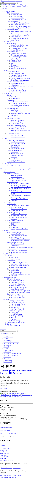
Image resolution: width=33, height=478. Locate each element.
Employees (7, 345)
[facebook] (26, 395)
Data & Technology (17, 153)
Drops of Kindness (16, 16)
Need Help (3, 458)
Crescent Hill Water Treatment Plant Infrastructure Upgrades (20, 79)
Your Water (7, 42)
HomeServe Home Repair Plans (21, 35)
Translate (25, 6)
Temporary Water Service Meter (21, 26)
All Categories (8, 337)
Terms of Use (16, 475)
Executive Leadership (17, 142)
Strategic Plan (15, 147)
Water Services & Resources (16, 125)
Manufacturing (15, 160)
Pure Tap (6, 358)
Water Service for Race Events (20, 132)
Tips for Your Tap (12, 52)
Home (2, 334)
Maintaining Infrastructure (15, 82)
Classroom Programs (17, 122)
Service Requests (12, 21)
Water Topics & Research (15, 60)
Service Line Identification (19, 90)
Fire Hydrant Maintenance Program (22, 87)
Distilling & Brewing (17, 155)
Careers (9, 95)
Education (14, 157)
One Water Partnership (18, 148)
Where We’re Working (14, 72)
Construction (8, 340)
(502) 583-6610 (5, 430)
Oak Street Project (16, 77)
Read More (3, 388)
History (6, 348)
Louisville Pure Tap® (17, 47)
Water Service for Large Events (20, 130)
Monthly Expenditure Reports (20, 105)
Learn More (3, 445)
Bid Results (14, 115)
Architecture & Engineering (19, 103)
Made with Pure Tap (17, 135)
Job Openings (15, 98)
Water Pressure (15, 40)
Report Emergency (18, 169)
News (7, 334)
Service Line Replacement (19, 92)
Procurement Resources (18, 107)
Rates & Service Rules (17, 18)
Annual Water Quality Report (20, 45)
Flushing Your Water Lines (19, 55)
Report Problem (17, 4)
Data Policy (12, 477)
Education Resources (13, 118)
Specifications (15, 110)
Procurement (11, 100)
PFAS (12, 63)
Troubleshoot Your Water (19, 53)
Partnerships (7, 357)
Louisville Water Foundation (16, 162)
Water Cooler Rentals (17, 128)
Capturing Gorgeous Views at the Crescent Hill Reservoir (16, 371)
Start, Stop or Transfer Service (20, 23)
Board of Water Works (18, 143)
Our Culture (14, 97)
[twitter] (16, 395)
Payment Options (16, 14)
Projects (6, 70)
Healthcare (14, 158)
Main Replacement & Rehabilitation (17, 84)
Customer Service (9, 11)
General (6, 347)
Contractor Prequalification (19, 102)
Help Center (7, 163)
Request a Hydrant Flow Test (20, 28)
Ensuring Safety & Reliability (19, 68)
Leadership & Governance (15, 140)
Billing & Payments (13, 13)
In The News (7, 352)
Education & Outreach (11, 343)
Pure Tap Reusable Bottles (19, 127)
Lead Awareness (16, 62)
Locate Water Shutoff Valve (19, 38)
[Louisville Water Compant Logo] (11, 1)
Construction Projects (7, 452)
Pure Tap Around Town (18, 137)
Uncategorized (8, 360)
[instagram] (6, 396)
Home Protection (12, 29)
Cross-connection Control (19, 48)
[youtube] (17, 396)
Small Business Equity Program (20, 113)
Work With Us (8, 93)
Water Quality (11, 43)
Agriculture (14, 152)
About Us (6, 138)
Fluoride (13, 65)
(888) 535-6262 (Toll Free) (8, 434)
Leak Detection (15, 37)
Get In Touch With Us (13, 165)
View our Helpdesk (6, 427)
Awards (6, 338)
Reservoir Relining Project (19, 75)
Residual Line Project (17, 73)
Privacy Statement (6, 468)
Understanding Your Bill (18, 19)
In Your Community (10, 117)
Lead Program (11, 88)
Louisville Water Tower (18, 120)
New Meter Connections (18, 24)
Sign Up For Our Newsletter (17, 393)
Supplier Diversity (16, 112)
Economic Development (14, 150)
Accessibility (17, 468)
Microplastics (15, 67)
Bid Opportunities (12, 108)
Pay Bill (4, 8)
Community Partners (13, 133)
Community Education (18, 123)
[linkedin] (5, 395)
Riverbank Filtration (17, 50)
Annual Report (15, 145)
